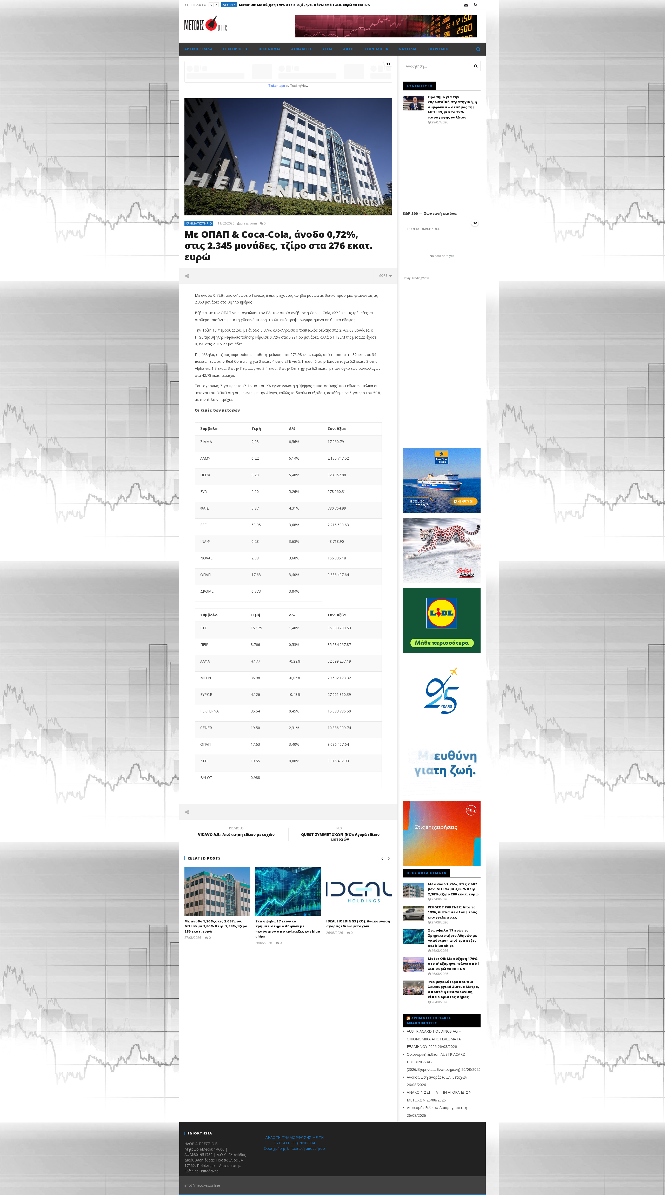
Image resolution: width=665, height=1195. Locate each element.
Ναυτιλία (408, 49)
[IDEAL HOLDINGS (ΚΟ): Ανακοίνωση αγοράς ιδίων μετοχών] (359, 891)
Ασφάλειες (301, 49)
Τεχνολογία (376, 49)
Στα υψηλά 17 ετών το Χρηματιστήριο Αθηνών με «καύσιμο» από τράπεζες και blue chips (287, 929)
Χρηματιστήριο (199, 223)
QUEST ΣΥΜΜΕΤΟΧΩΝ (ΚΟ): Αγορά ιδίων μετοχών (340, 835)
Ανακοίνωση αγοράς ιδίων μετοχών (437, 1077)
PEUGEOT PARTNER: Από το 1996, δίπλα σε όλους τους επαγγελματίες (452, 912)
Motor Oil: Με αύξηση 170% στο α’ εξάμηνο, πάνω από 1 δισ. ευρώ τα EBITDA (454, 963)
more (383, 275)
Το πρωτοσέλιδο (238, 5)
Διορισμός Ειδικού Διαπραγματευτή (437, 1107)
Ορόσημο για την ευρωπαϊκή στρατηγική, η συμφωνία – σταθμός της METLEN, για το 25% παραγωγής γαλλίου (452, 107)
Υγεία (327, 49)
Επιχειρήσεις (235, 49)
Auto (348, 49)
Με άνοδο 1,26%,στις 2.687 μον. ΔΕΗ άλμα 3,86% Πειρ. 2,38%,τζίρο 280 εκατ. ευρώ (215, 926)
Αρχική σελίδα (198, 49)
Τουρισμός (438, 49)
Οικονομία (269, 49)
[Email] (466, 5)
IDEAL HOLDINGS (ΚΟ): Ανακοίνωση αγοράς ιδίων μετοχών (358, 924)
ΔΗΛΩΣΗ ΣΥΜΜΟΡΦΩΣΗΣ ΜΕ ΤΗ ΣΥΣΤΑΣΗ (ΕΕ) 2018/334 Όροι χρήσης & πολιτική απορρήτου (294, 1143)
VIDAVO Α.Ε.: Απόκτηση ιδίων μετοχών (236, 832)
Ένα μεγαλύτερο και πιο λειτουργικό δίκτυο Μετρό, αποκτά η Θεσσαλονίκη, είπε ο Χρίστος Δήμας (343, 5)
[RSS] (476, 5)
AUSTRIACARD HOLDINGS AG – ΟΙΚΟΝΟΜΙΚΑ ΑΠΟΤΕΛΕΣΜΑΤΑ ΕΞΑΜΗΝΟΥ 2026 (434, 1039)
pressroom (248, 223)
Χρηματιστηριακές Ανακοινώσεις (429, 1020)
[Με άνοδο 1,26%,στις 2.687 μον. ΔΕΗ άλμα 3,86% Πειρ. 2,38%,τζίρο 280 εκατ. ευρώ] (217, 891)
